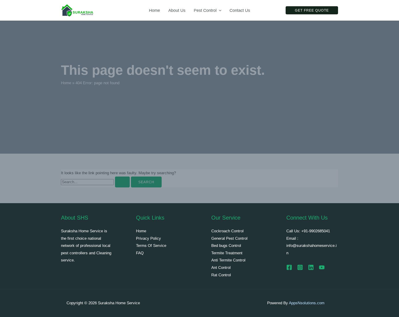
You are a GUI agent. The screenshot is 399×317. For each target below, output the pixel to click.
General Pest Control (229, 238)
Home (154, 10)
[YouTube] (322, 267)
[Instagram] (300, 267)
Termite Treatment (226, 253)
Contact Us (240, 10)
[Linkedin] (311, 267)
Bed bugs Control (226, 245)
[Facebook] (289, 267)
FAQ (140, 253)
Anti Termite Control (228, 260)
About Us (176, 10)
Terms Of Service (151, 245)
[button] (219, 10)
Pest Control (205, 10)
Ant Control (221, 267)
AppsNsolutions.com (306, 303)
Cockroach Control (227, 231)
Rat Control (221, 275)
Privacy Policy (148, 238)
